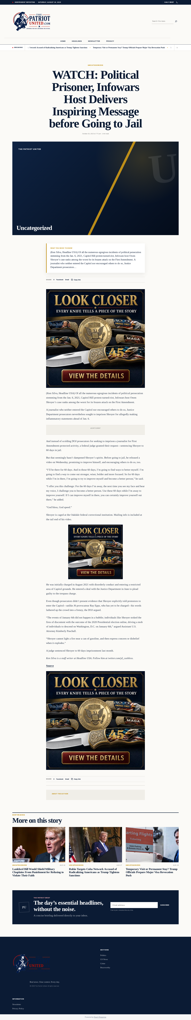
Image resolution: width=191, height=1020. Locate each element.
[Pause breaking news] (176, 48)
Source (50, 665)
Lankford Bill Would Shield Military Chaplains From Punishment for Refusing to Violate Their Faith (38, 872)
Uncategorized (95, 65)
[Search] (176, 21)
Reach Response (100, 1017)
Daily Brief (169, 2)
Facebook (59, 280)
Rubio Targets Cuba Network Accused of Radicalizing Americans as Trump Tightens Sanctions (94, 872)
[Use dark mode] (177, 2)
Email (67, 280)
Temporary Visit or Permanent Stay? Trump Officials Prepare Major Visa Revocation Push (105, 47)
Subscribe (164, 905)
